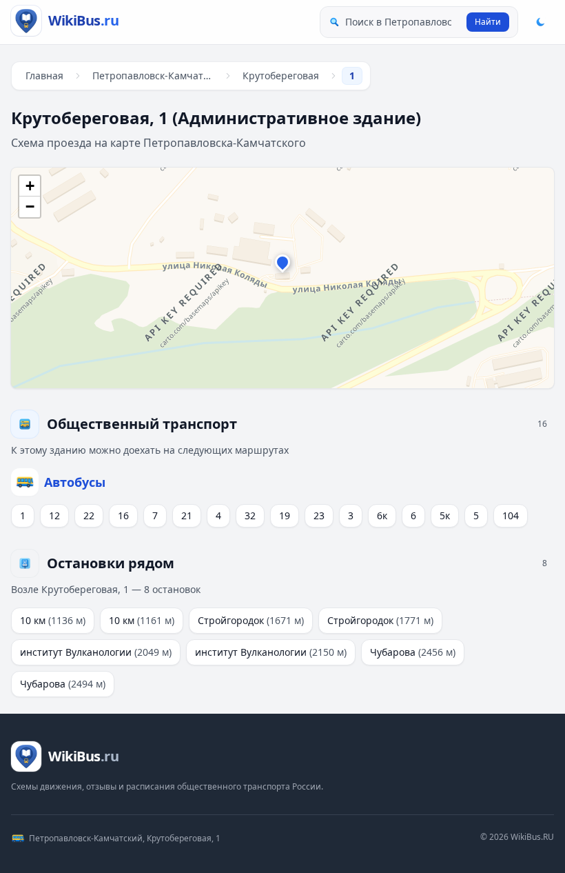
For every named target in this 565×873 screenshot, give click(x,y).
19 (284, 515)
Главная (44, 75)
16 (123, 515)
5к (445, 515)
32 (250, 515)
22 (88, 515)
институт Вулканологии (96, 652)
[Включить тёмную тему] (540, 22)
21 (186, 515)
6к (382, 515)
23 (319, 515)
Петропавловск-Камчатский (155, 75)
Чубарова (412, 652)
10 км (52, 620)
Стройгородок (251, 620)
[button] (282, 265)
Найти (488, 22)
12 (54, 515)
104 (510, 515)
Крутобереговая (281, 75)
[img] (282, 278)
